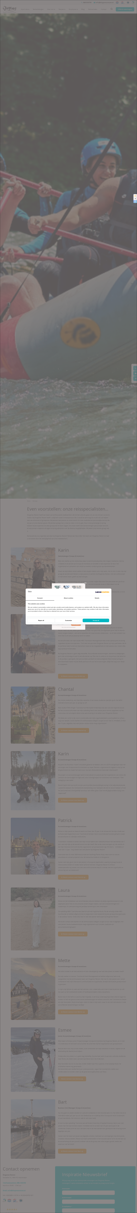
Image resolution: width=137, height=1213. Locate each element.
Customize (68, 620)
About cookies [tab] (68, 598)
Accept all (96, 620)
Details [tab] (97, 598)
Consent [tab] (40, 598)
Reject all (41, 620)
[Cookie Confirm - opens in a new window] (102, 592)
